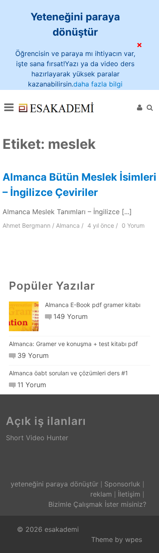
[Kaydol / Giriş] (139, 107)
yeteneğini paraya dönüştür (54, 484)
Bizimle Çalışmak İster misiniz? (97, 504)
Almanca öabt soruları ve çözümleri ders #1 (68, 373)
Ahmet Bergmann (26, 225)
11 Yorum (31, 384)
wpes (133, 539)
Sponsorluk (122, 484)
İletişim (129, 494)
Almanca (68, 225)
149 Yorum (70, 316)
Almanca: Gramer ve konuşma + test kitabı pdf (73, 343)
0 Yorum (133, 225)
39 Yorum (33, 355)
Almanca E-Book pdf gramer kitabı (92, 304)
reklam (101, 494)
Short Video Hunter (37, 437)
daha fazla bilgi (98, 84)
